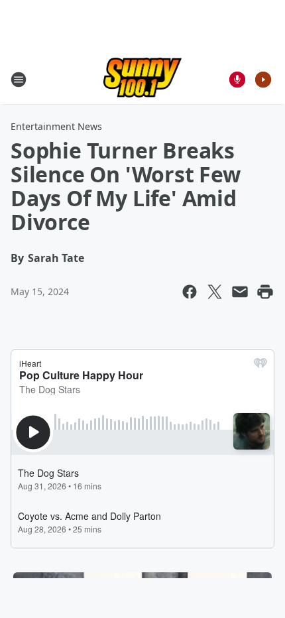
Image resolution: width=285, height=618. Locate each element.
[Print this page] (265, 291)
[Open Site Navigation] (19, 80)
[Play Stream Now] (263, 80)
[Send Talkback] (237, 80)
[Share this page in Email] (240, 291)
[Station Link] (142, 79)
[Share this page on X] (214, 291)
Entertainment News (56, 126)
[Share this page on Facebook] (189, 291)
